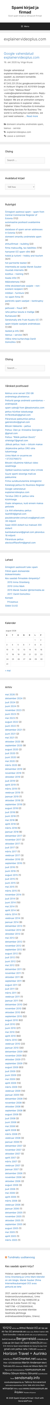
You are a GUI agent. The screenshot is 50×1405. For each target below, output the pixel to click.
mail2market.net (24, 1358)
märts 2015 (11, 890)
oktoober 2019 (12, 777)
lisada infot (11, 278)
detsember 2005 (13, 1212)
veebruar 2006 (13, 1204)
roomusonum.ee (35, 1369)
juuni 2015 (10, 883)
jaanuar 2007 (12, 1169)
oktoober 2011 (12, 977)
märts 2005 (11, 1240)
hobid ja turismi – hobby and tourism (24, 255)
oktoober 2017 (12, 843)
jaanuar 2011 (11, 1000)
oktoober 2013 (12, 934)
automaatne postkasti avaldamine (22, 222)
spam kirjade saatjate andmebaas (22, 323)
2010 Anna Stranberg (18, 582)
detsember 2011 (13, 969)
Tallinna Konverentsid (35, 1382)
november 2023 (13, 710)
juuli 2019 (10, 781)
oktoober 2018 (12, 800)
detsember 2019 (13, 769)
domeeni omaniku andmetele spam (25, 124)
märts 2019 (11, 788)
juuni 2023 (10, 714)
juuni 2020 (10, 757)
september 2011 (13, 981)
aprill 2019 (10, 784)
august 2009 (11, 1067)
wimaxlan (8, 1388)
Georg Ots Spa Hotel (39, 1346)
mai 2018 (9, 820)
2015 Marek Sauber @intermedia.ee (25, 590)
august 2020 (11, 749)
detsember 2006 (14, 1173)
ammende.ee (19, 1331)
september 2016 (13, 863)
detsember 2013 (13, 926)
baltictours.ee (42, 1335)
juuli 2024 (10, 702)
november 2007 (13, 1150)
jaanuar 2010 (12, 1047)
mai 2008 (10, 1126)
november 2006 (13, 1177)
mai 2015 (9, 886)
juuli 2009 (10, 1071)
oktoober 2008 (12, 1106)
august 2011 (11, 985)
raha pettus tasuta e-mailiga (19, 312)
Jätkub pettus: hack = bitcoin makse (24, 444)
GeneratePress (25, 1401)
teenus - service (12, 128)
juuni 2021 (10, 733)
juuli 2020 (10, 753)
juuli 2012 (10, 957)
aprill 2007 (10, 1157)
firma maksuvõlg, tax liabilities (20, 248)
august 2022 (11, 722)
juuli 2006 (10, 1189)
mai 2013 (10, 938)
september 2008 (13, 1110)
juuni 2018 (10, 816)
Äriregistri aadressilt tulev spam (21, 567)
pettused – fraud (13, 308)
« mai (8, 670)
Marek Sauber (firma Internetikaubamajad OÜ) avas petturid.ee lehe (23, 1283)
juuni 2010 (10, 1028)
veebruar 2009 (13, 1091)
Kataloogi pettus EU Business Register (24, 485)
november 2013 (13, 930)
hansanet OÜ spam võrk (17, 251)
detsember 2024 (13, 698)
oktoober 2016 (12, 859)
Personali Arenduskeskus (14, 1370)
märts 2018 (11, 828)
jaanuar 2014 (12, 922)
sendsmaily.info (27, 1378)
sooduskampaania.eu (14, 1382)
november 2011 (13, 973)
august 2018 (11, 808)
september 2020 (13, 745)
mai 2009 (10, 1079)
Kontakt (9, 598)
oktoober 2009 (13, 1059)
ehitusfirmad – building (17, 244)
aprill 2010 (10, 1036)
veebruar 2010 (12, 1043)
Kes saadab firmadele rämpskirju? (22, 578)
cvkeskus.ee (42, 1339)
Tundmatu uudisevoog (21, 1257)
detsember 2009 (14, 1051)
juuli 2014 (10, 898)
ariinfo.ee (28, 1335)
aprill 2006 (10, 1197)
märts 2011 (11, 993)
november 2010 (13, 1008)
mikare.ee (18, 1366)
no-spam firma (12, 297)
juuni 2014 (10, 902)
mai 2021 (9, 737)
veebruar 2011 (12, 996)
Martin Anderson (31, 1362)
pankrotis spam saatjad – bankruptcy (24, 301)
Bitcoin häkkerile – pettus (18, 426)
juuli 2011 (10, 989)
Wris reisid (18, 1389)
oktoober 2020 (12, 741)
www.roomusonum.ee (35, 1388)
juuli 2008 (10, 1118)
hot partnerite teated (16, 263)
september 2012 (13, 949)
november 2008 (13, 1102)
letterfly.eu (7, 1359)
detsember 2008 (13, 1098)
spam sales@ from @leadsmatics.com (24, 407)
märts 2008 (11, 1134)
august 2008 (11, 1114)
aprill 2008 (10, 1130)
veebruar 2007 (12, 1165)
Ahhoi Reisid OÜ (28, 1327)
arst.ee (34, 1335)
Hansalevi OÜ (41, 1349)
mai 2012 (9, 965)
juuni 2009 (10, 1075)
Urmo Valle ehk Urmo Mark (33, 1385)
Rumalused (11, 316)
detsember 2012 (13, 941)
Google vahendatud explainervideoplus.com (21, 55)
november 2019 (13, 773)
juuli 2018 (10, 812)
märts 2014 (11, 914)
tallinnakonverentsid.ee (14, 1385)
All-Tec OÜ (7, 1331)
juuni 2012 (10, 961)
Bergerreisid (26, 1339)
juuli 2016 (10, 867)
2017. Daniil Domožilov (18, 594)
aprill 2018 (10, 824)
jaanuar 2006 (12, 1208)
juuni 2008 (10, 1122)
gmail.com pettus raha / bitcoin (20, 1349)
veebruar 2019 (12, 792)
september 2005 (13, 1224)
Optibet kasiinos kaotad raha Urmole (24, 470)
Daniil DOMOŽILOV (33, 1343)
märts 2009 (11, 1087)
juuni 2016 (10, 871)
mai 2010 (10, 1032)
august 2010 (11, 1020)
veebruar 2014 (12, 918)
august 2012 (11, 953)
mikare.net (27, 1366)
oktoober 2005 (12, 1220)
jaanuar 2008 (12, 1142)
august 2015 (11, 875)
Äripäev (18, 1392)
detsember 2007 (13, 1146)
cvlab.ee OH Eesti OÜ (12, 1343)
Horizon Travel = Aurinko (25, 1353)
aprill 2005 (10, 1236)
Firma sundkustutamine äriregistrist (23, 481)
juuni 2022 (10, 726)
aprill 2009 (10, 1083)
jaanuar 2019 (12, 796)
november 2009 (13, 1055)
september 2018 (13, 804)
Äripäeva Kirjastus (30, 1392)
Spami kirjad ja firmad (25, 9)
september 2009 (13, 1063)
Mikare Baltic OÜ (39, 1366)
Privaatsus (12, 602)
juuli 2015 (10, 879)
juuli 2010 (10, 1024)
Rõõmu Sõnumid (28, 1373)
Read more (32, 116)
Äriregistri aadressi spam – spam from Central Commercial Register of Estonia (24, 215)
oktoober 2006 (13, 1181)
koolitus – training (14, 274)
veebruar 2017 (12, 855)
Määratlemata (12, 282)
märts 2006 (11, 1200)
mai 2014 (10, 906)
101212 (7, 1327)
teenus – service (13, 335)
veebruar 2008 (12, 1138)
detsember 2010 (13, 1004)
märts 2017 (11, 851)
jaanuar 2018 (11, 832)
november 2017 (13, 839)
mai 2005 (10, 1232)
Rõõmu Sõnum (11, 1373)
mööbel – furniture (14, 293)
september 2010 (13, 1016)
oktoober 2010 (12, 1012)
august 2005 (11, 1228)
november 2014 (13, 894)
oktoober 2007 (12, 1153)
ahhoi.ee (15, 1328)
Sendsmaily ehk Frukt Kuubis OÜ (22, 319)
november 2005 (13, 1216)
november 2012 (13, 945)
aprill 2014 (10, 910)
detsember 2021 (13, 729)
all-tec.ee (42, 1328)
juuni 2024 (10, 706)
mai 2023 (10, 718)
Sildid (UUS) (11, 605)
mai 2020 (10, 761)
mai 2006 (10, 1193)
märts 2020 (11, 765)
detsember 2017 (13, 836)
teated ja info (12, 331)
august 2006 (11, 1185)
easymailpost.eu (25, 1346)
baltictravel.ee (9, 1339)
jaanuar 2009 (12, 1095)
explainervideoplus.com (19, 132)
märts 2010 (11, 1040)
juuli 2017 (10, 847)
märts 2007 (11, 1161)
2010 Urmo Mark (15, 586)
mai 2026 (10, 694)
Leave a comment (16, 136)
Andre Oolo (29, 1332)
